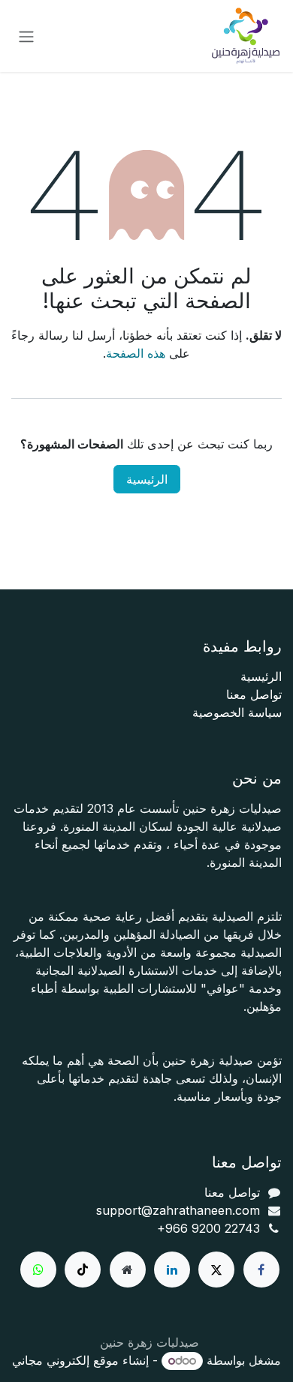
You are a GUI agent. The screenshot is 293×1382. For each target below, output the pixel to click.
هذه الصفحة (135, 353)
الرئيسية (147, 479)
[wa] (38, 1270)
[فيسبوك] (261, 1270)
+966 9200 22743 (208, 1228)
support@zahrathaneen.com (178, 1210)
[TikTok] (83, 1270)
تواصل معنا (254, 694)
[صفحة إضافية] (128, 1270)
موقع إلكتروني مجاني (65, 1360)
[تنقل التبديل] (26, 36)
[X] (216, 1270)
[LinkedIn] (172, 1270)
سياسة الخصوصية (237, 712)
